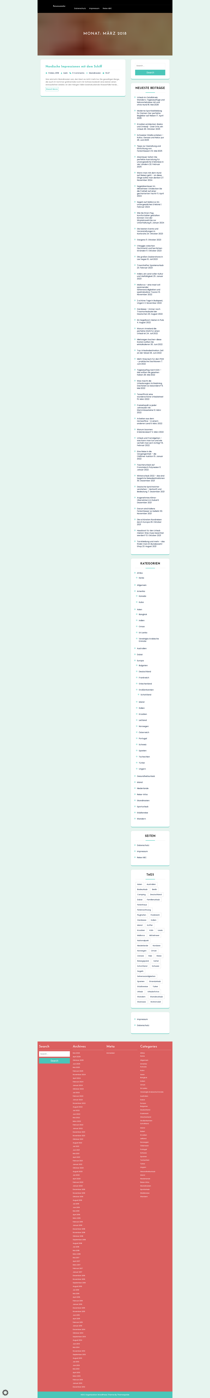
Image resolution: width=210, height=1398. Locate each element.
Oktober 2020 (78, 1168)
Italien (142, 708)
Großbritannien (146, 689)
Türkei (142, 762)
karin (66, 73)
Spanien (142, 750)
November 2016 (79, 1279)
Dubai (139, 654)
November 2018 (79, 1232)
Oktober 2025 (78, 1060)
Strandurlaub (155, 981)
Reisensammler (59, 6)
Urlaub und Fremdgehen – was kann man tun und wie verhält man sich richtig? (149, 440)
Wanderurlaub (156, 996)
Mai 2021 (76, 1153)
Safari (156, 961)
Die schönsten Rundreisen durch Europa (149, 520)
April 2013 (76, 1372)
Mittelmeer (154, 935)
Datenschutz (80, 8)
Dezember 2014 (79, 1329)
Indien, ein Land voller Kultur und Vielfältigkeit (150, 275)
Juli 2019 (76, 1204)
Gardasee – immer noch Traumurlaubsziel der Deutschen (148, 311)
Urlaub (140, 991)
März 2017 (76, 1265)
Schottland (146, 694)
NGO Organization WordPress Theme (97, 1394)
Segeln (140, 971)
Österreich (144, 732)
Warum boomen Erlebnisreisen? (145, 430)
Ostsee (140, 956)
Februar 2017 (78, 1268)
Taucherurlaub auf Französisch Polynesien (148, 466)
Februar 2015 (78, 1322)
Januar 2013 (77, 1383)
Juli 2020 (76, 1175)
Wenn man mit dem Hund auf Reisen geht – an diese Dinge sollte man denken (149, 175)
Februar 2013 (78, 1380)
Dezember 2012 (79, 1387)
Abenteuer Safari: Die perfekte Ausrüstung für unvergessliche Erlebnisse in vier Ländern (150, 161)
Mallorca (141, 935)
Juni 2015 (76, 1315)
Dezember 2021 (79, 1132)
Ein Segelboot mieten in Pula (150, 320)
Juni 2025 (76, 1064)
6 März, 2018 (53, 73)
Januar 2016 (77, 1304)
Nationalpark (143, 940)
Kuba (141, 602)
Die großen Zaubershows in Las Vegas (150, 258)
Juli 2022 (76, 1110)
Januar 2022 (78, 1128)
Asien (139, 609)
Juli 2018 (76, 1247)
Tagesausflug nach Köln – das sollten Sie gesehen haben (149, 372)
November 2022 (79, 1103)
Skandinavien (95, 73)
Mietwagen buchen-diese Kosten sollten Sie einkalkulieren (149, 342)
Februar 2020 (78, 1182)
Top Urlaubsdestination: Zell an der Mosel (150, 351)
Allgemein (141, 585)
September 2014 (79, 1336)
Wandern (141, 818)
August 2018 (77, 1243)
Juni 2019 (76, 1207)
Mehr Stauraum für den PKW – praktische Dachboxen (150, 360)
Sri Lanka (143, 632)
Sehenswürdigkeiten (146, 976)
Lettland (143, 720)
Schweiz (142, 744)
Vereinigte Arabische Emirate (149, 640)
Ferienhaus (142, 904)
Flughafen (141, 915)
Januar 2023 (78, 1100)
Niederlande (143, 788)
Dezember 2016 (79, 1275)
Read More (52, 89)
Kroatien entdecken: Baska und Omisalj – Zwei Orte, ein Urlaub (150, 126)
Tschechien (144, 756)
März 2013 (76, 1376)
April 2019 (76, 1214)
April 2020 (77, 1179)
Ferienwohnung (144, 910)
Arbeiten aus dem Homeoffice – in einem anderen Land (147, 421)
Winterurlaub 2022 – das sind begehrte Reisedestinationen (151, 477)
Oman (142, 626)
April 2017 (76, 1261)
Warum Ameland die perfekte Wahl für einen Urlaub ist (148, 331)
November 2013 (79, 1351)
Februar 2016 (78, 1301)
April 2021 (76, 1157)
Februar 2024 (78, 1082)
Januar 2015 (77, 1326)
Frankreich (144, 677)
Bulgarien (143, 665)
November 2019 (79, 1193)
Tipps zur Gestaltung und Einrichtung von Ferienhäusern (149, 148)
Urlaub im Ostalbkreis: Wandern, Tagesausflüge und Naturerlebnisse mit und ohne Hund (151, 101)
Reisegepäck (143, 961)
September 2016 (79, 1283)
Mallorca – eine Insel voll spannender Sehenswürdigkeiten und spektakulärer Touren (148, 288)
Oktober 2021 (78, 1139)
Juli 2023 (76, 1092)
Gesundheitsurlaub (146, 776)
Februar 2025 (78, 1071)
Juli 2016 (76, 1290)
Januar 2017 (77, 1272)
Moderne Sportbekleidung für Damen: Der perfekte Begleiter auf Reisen (149, 113)
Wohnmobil (155, 1002)
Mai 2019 (76, 1211)
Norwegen (144, 726)
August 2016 (77, 1286)
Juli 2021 (76, 1146)
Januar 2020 (78, 1186)
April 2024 (77, 1078)
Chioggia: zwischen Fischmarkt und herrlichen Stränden (149, 248)
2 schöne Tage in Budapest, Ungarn (150, 301)
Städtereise (142, 812)
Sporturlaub (142, 806)
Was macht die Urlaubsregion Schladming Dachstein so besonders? (149, 383)
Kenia (141, 577)
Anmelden (110, 1053)
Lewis (160, 930)
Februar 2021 (78, 1161)
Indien (141, 620)
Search (150, 72)
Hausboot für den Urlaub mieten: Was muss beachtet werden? (150, 533)
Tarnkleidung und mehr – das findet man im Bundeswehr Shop (151, 544)
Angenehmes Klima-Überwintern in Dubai (147, 499)
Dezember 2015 (79, 1308)
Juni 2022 (76, 1114)
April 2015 (76, 1318)
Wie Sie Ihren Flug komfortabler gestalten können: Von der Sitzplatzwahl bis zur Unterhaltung (148, 218)
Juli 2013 (76, 1362)
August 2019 (77, 1200)
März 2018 (76, 1254)
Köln (151, 930)
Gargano (141, 239)
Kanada (142, 596)
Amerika (141, 591)
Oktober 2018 (78, 1236)
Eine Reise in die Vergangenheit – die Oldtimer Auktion (146, 454)
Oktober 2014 (78, 1333)
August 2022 (78, 1107)
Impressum (94, 8)
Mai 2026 (76, 1053)
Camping (141, 894)
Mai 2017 (76, 1257)
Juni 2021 (76, 1150)
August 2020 (78, 1171)
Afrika (140, 573)
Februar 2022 (78, 1125)
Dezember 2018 (79, 1229)
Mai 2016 (76, 1293)
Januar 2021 (77, 1164)
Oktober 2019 (78, 1196)
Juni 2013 (76, 1365)
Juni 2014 (76, 1344)
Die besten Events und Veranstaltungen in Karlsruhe (147, 231)
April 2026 (77, 1056)
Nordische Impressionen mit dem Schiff (74, 66)
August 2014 (77, 1340)
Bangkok (143, 614)
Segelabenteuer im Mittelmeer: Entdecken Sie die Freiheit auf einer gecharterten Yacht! (149, 190)
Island (141, 702)
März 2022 (77, 1121)
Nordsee (156, 945)
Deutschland (145, 671)
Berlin (154, 889)
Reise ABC (107, 8)
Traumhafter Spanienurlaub (150, 265)
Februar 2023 (78, 1096)
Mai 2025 (76, 1067)
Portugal (143, 738)
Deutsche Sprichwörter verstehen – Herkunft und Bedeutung (149, 489)
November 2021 (79, 1135)
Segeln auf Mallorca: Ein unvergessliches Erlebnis (148, 203)
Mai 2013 (76, 1369)
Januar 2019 (77, 1225)
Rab (150, 956)
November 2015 (79, 1311)
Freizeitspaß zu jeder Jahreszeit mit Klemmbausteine (147, 407)
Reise (159, 956)
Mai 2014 (76, 1347)
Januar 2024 (78, 1085)
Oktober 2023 (78, 1089)
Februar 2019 (78, 1222)
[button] (5, 1392)
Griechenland (145, 683)
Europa (140, 660)
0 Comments (78, 73)
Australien (142, 648)
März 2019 (76, 1218)
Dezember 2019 (79, 1189)
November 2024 (79, 1074)
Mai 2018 (76, 1250)
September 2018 (79, 1239)
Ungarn (142, 769)
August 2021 (77, 1143)
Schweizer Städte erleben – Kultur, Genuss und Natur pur (150, 136)
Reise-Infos (142, 794)
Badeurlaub (142, 889)
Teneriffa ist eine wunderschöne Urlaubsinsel (150, 395)
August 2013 (77, 1358)
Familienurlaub (153, 899)
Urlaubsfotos (153, 991)
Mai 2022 (76, 1117)
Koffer (150, 925)
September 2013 (79, 1354)
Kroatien (143, 714)
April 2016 (76, 1297)
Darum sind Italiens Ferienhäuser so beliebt (148, 509)
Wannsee (141, 1002)
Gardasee (141, 920)
